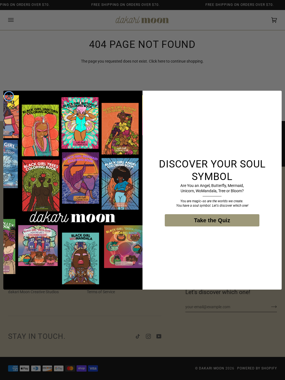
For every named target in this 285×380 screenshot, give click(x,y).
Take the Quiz (212, 220)
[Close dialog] (8, 96)
